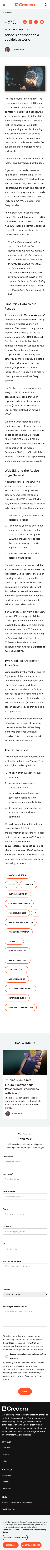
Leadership (6, 1475)
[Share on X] (30, 22)
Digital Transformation (20, 922)
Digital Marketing (17, 875)
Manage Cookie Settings (15, 1537)
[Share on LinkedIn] (25, 22)
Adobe (11, 884)
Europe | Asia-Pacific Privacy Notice (17, 1502)
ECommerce (14, 941)
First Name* (8, 1156)
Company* (7, 1226)
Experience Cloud (17, 998)
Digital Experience (17, 960)
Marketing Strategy (18, 932)
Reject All (10, 1545)
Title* (5, 1244)
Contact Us (6, 1488)
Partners (5, 1454)
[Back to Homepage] (25, 4)
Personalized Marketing (20, 1007)
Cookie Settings (8, 1509)
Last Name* (8, 1174)
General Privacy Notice (12, 1530)
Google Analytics (17, 951)
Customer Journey (17, 894)
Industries (6, 1447)
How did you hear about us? (15, 1306)
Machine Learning (17, 913)
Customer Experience (19, 903)
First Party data (16, 969)
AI (36, 913)
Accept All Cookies (31, 1545)
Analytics (28, 884)
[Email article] (42, 22)
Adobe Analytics (16, 979)
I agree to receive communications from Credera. (28, 1356)
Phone (5, 1209)
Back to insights (12, 22)
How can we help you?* (13, 1261)
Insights (5, 1461)
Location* (7, 1289)
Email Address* (9, 1191)
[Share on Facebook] (36, 22)
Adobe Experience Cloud (20, 988)
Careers (5, 1482)
